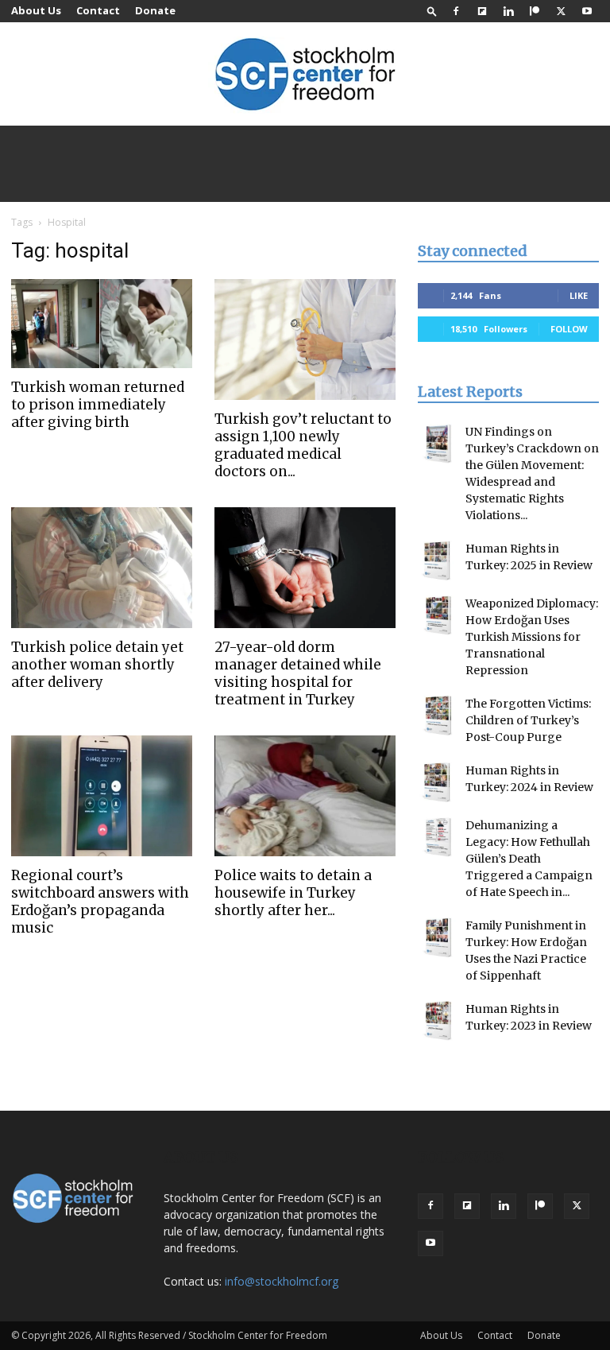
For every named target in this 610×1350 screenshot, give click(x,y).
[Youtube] (587, 11)
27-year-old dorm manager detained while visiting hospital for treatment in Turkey (297, 673)
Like (578, 295)
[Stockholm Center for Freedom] (305, 75)
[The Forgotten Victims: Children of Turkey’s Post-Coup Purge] (438, 715)
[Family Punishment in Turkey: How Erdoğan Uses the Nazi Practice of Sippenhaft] (438, 937)
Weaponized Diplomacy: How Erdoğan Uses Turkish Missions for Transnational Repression (531, 636)
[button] (432, 11)
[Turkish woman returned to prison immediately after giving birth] (101, 323)
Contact (98, 10)
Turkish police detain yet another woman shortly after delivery (97, 664)
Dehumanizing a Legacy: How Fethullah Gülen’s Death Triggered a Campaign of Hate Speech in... (529, 858)
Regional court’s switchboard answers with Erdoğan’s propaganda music (100, 902)
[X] (561, 11)
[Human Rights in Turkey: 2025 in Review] (438, 560)
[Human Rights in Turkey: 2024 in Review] (438, 782)
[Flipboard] (482, 11)
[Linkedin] (508, 11)
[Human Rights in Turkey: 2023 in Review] (438, 1021)
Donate (155, 10)
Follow (569, 329)
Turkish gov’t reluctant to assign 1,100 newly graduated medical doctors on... (303, 445)
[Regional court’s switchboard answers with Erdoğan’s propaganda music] (101, 795)
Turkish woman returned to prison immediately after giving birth (97, 404)
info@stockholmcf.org (281, 1281)
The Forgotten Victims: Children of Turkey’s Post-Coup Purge (528, 720)
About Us (36, 10)
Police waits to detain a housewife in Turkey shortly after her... (293, 893)
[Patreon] (534, 11)
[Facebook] (456, 11)
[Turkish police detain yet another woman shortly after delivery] (101, 567)
